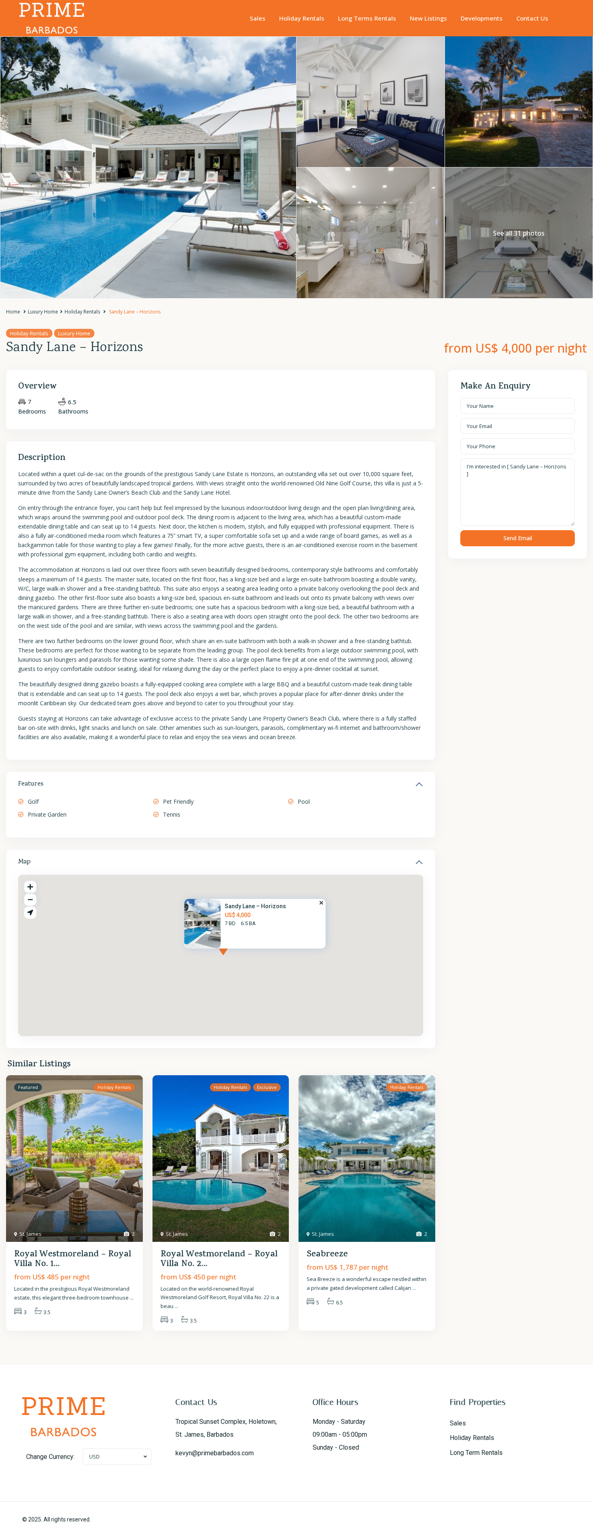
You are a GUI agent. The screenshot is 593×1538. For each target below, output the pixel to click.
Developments (482, 18)
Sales (257, 18)
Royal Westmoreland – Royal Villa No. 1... (72, 1259)
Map (24, 862)
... (132, 1297)
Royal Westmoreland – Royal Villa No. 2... (219, 1259)
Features (31, 784)
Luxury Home (43, 311)
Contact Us (532, 18)
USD (94, 1456)
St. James (30, 1233)
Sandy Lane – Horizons (255, 906)
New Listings (428, 18)
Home (13, 311)
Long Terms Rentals (367, 18)
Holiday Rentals (301, 18)
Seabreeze (327, 1255)
